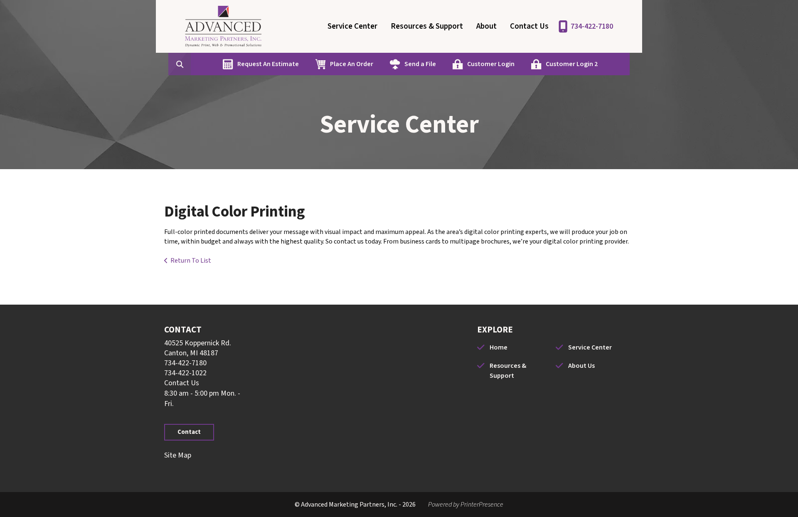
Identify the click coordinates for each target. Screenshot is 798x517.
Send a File (420, 64)
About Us (581, 365)
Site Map (177, 455)
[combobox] (192, 64)
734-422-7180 (592, 26)
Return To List (190, 260)
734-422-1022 (185, 373)
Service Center (352, 26)
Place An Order (351, 64)
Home (498, 347)
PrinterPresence (482, 504)
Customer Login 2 (572, 64)
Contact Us (529, 26)
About (486, 26)
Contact (189, 432)
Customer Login (491, 64)
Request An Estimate (268, 64)
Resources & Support (427, 26)
